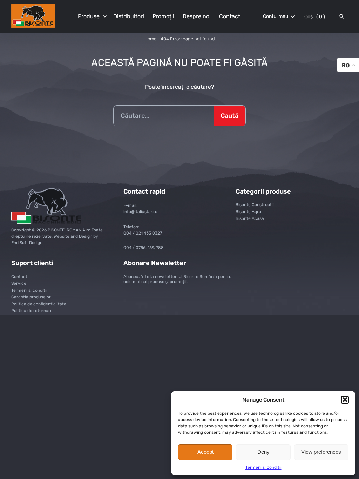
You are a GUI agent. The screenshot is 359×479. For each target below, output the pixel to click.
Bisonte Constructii (255, 204)
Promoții (163, 16)
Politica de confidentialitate (38, 304)
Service (18, 283)
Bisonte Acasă (250, 218)
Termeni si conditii (263, 467)
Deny (263, 452)
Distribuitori (128, 16)
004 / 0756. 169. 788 (143, 247)
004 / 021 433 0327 (142, 233)
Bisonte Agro (248, 211)
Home (150, 38)
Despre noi (197, 16)
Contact (229, 16)
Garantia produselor (31, 297)
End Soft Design (26, 242)
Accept (205, 452)
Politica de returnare (32, 310)
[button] (344, 399)
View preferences (321, 452)
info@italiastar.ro (140, 211)
